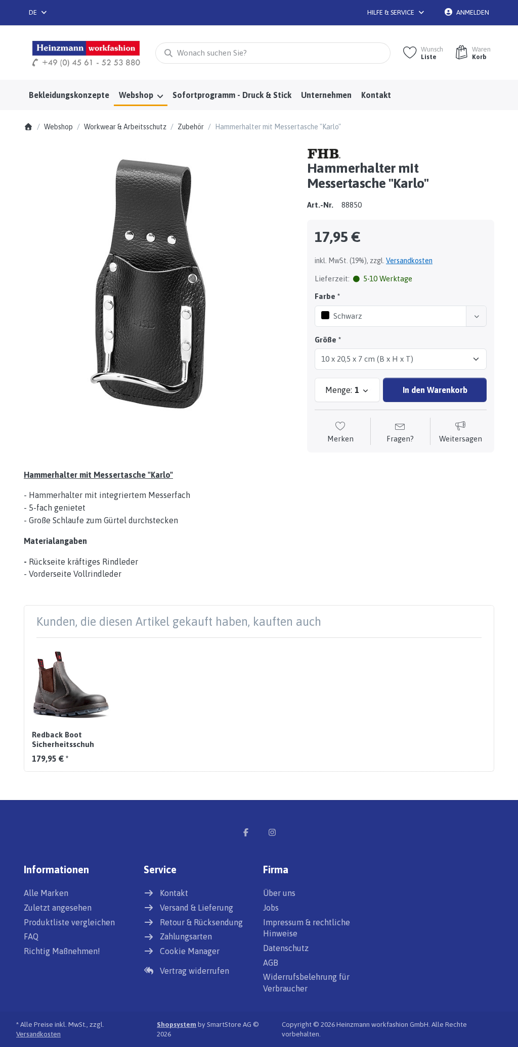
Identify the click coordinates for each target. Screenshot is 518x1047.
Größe (325, 339)
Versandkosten (409, 261)
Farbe (325, 296)
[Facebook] (246, 832)
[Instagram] (272, 832)
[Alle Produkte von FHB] (324, 152)
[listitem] (158, 281)
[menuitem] (69, 95)
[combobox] (38, 12)
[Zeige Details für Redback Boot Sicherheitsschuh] (71, 684)
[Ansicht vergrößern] (158, 281)
